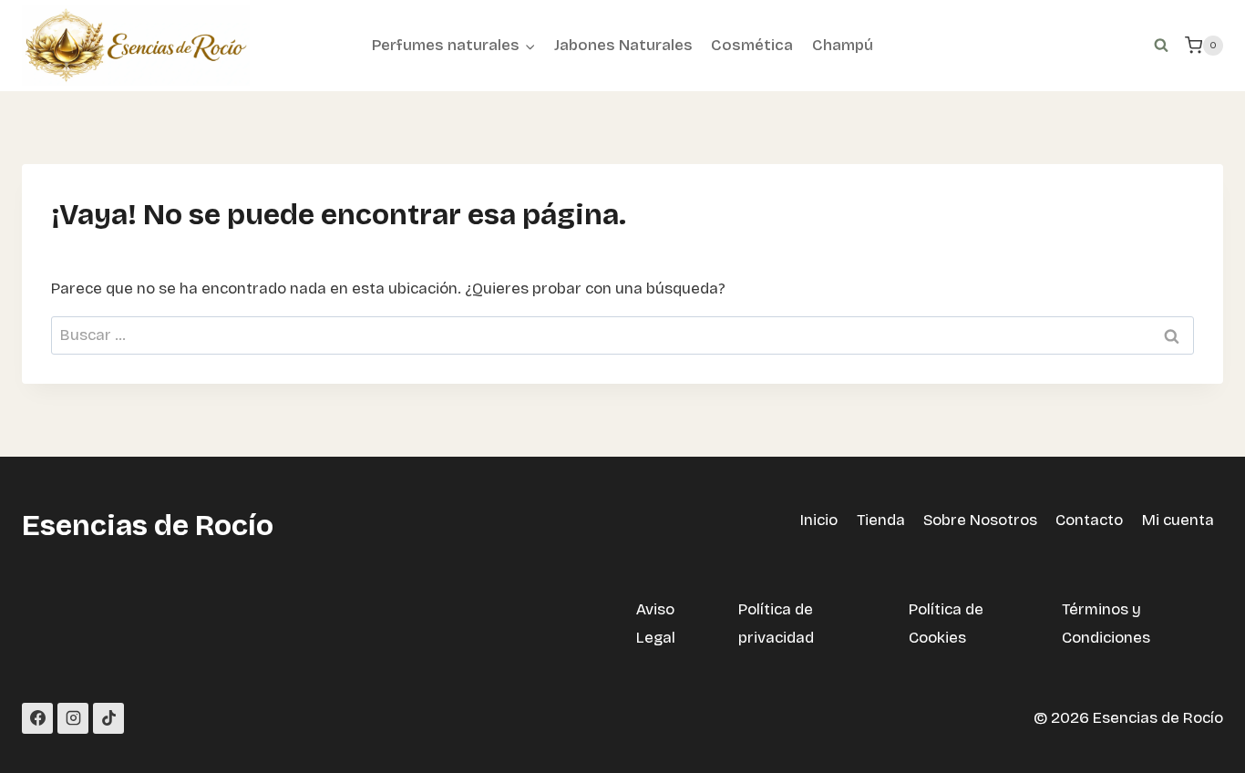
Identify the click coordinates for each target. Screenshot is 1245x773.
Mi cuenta (1178, 520)
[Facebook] (37, 718)
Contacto (1089, 520)
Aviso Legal (655, 623)
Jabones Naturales (623, 45)
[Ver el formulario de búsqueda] (1161, 45)
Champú (842, 45)
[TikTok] (108, 718)
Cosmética (752, 45)
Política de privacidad (776, 623)
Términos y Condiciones (1106, 623)
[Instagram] (72, 718)
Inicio (819, 520)
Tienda (881, 520)
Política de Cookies (946, 623)
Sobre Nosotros (980, 520)
